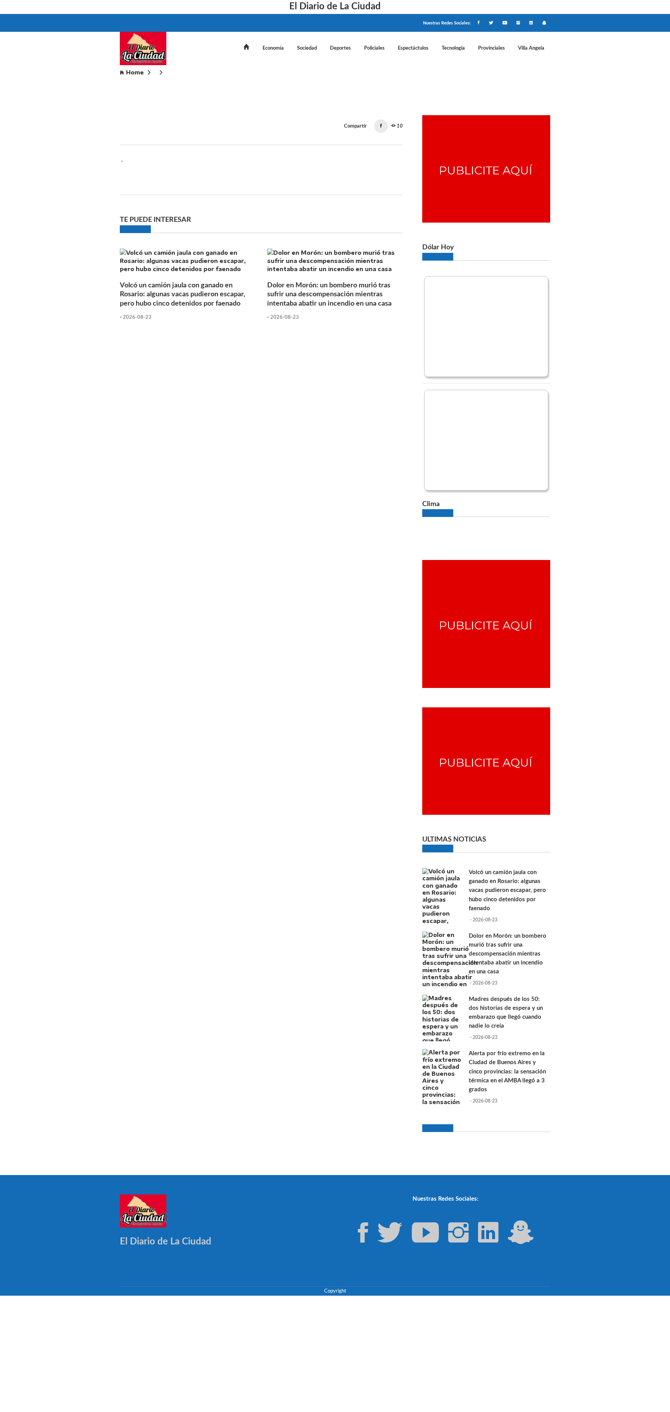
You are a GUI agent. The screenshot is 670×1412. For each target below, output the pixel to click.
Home (135, 72)
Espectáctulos (413, 48)
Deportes (340, 48)
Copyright (335, 1291)
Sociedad (307, 48)
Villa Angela (531, 48)
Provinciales (491, 48)
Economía (273, 48)
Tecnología (453, 48)
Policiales (374, 48)
